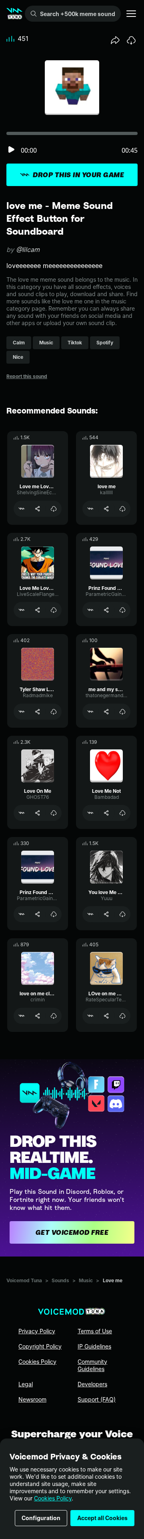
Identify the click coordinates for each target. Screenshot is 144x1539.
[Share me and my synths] (106, 712)
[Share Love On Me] (38, 813)
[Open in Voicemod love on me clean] (22, 1016)
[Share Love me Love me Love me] (38, 509)
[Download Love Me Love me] (54, 610)
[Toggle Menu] (131, 13)
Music (86, 1280)
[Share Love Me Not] (106, 813)
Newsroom (32, 1399)
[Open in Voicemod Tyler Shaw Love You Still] (22, 712)
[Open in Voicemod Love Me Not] (90, 813)
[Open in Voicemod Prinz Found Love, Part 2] (22, 914)
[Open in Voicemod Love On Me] (22, 813)
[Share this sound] (115, 40)
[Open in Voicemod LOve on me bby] (90, 1016)
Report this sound (26, 376)
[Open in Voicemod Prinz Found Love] (90, 610)
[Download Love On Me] (54, 813)
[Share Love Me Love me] (38, 610)
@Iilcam (28, 250)
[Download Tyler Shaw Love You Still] (54, 712)
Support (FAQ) (97, 1399)
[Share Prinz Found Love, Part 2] (38, 914)
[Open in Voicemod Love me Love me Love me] (22, 509)
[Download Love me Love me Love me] (54, 509)
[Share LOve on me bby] (106, 1016)
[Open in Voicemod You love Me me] (90, 914)
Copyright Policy (40, 1346)
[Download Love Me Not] (122, 813)
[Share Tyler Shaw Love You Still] (38, 712)
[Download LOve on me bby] (122, 1016)
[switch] (11, 150)
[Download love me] (122, 509)
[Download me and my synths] (122, 712)
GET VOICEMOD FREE (72, 1232)
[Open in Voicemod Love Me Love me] (22, 610)
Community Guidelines (92, 1365)
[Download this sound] (131, 40)
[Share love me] (106, 509)
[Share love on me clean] (38, 1016)
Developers (92, 1384)
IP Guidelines (94, 1346)
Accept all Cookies (102, 1517)
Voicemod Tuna (24, 1280)
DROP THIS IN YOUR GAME (78, 175)
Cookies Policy (53, 1498)
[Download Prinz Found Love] (122, 610)
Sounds (60, 1280)
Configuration (41, 1517)
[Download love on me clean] (54, 1016)
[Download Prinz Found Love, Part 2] (54, 914)
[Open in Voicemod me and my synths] (90, 712)
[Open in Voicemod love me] (90, 509)
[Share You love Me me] (106, 914)
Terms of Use (95, 1331)
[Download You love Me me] (122, 914)
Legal (25, 1384)
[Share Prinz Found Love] (106, 610)
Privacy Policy (36, 1331)
